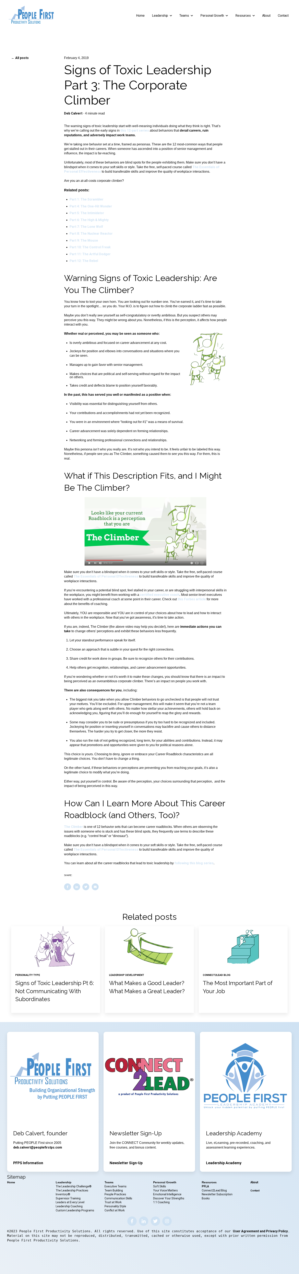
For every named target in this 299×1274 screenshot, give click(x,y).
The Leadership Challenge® (74, 1186)
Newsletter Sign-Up (126, 1163)
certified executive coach (159, 595)
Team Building (114, 1190)
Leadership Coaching (69, 1206)
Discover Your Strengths (168, 1198)
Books (206, 1198)
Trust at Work (113, 1202)
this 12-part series (134, 130)
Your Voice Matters (165, 1190)
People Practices (116, 1194)
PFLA (205, 1186)
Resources (243, 15)
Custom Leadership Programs (75, 1210)
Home (140, 15)
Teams (184, 15)
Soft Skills (159, 1186)
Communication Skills (119, 1198)
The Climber (73, 827)
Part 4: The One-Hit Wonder (91, 206)
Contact (283, 15)
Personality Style (116, 1206)
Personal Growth (212, 15)
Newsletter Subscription (217, 1194)
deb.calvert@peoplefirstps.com (37, 1147)
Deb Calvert (73, 113)
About (266, 15)
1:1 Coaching (161, 1202)
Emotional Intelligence (167, 1194)
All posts (22, 58)
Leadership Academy (223, 1163)
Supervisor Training (68, 1198)
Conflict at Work (115, 1210)
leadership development (126, 974)
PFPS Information (28, 1163)
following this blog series (194, 863)
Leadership (160, 15)
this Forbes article (192, 599)
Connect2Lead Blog (214, 1190)
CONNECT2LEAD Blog (216, 974)
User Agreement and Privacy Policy (260, 1231)
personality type (27, 974)
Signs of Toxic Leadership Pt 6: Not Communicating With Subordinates (54, 991)
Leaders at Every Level (70, 1202)
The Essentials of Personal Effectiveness (106, 576)
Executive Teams (116, 1186)
